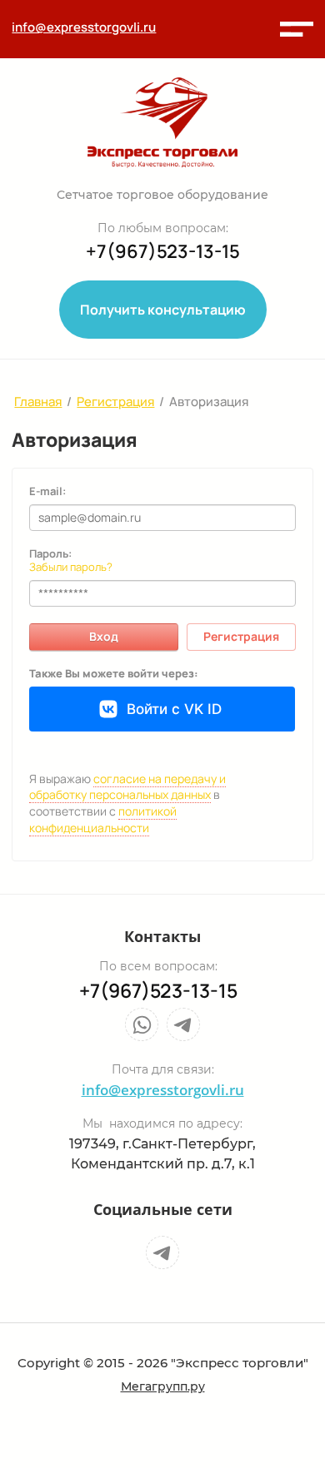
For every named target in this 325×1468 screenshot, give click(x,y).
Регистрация (241, 636)
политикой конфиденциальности (103, 819)
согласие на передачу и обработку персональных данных (127, 787)
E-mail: (47, 491)
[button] (296, 29)
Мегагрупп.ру (163, 1386)
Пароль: (50, 553)
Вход (103, 636)
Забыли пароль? (70, 566)
